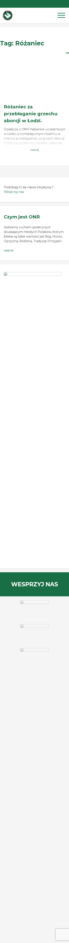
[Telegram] (57, 4)
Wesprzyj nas (14, 192)
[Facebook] (65, 4)
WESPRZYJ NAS (34, 584)
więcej (8, 250)
